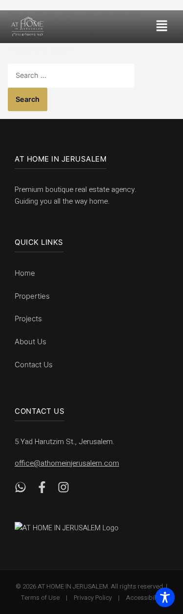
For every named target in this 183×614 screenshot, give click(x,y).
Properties (32, 296)
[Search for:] (71, 75)
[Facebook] (42, 489)
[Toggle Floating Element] (159, 551)
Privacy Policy (93, 597)
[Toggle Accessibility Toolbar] (165, 597)
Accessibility (144, 597)
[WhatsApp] (20, 489)
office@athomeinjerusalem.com (67, 463)
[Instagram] (63, 489)
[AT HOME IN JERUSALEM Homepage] (78, 528)
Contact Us (34, 364)
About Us (30, 341)
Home (25, 273)
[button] (164, 26)
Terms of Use (40, 597)
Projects (28, 318)
